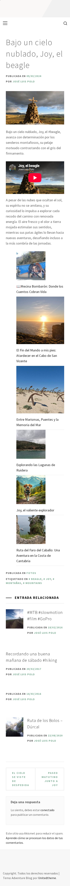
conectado (47, 810)
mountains (33, 583)
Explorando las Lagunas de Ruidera (35, 467)
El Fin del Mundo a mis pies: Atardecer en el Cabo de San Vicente (36, 355)
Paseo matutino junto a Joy (50, 779)
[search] (64, 23)
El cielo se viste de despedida (20, 779)
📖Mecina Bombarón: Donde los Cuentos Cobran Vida (39, 289)
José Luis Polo (24, 81)
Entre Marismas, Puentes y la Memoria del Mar (37, 422)
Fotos (31, 573)
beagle (36, 579)
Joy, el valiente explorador (35, 510)
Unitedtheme (47, 878)
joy (48, 579)
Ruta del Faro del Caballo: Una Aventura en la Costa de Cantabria (38, 555)
